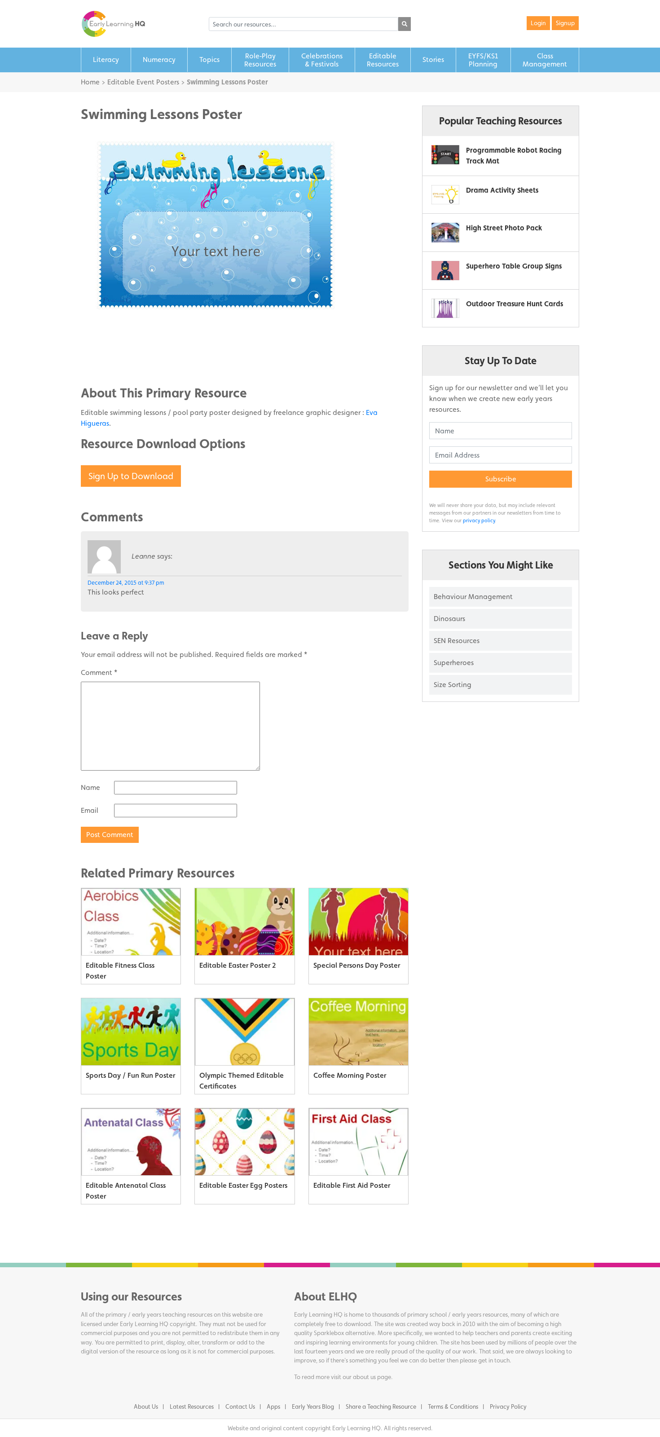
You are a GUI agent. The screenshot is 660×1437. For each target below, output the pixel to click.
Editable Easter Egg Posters (243, 1185)
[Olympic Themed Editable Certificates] (244, 1032)
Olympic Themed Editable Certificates (241, 1080)
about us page (372, 1376)
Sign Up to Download (130, 476)
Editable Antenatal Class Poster (126, 1190)
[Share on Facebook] (105, 335)
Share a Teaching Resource (381, 1406)
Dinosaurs (449, 618)
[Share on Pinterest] (105, 362)
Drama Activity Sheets (502, 190)
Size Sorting (452, 684)
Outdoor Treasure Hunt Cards (514, 304)
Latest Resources (192, 1406)
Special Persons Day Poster (356, 965)
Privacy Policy (508, 1406)
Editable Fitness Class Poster (120, 970)
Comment (99, 672)
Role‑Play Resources (260, 60)
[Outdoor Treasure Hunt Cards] (445, 308)
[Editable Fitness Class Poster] (130, 922)
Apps (273, 1406)
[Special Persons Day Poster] (358, 922)
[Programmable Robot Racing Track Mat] (445, 154)
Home (90, 82)
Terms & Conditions (453, 1406)
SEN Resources (457, 640)
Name (90, 787)
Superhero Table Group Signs (514, 266)
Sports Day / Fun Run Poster (130, 1075)
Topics (209, 59)
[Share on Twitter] (105, 349)
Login (538, 22)
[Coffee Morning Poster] (358, 1032)
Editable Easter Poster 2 (237, 965)
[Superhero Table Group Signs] (445, 270)
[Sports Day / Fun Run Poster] (130, 1032)
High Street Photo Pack (504, 228)
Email (89, 810)
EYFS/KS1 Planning (483, 60)
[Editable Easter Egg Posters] (244, 1142)
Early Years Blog (313, 1406)
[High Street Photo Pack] (445, 232)
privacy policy (479, 520)
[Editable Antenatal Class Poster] (130, 1142)
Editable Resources (383, 60)
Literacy (106, 59)
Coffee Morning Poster (349, 1075)
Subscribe (500, 479)
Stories (433, 59)
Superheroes (454, 662)
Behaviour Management (473, 596)
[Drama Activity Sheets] (445, 194)
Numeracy (159, 59)
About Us (146, 1406)
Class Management (545, 60)
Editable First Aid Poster (351, 1185)
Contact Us (240, 1406)
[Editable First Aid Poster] (358, 1142)
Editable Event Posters (143, 82)
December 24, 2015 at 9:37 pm (126, 582)
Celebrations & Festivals (322, 60)
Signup (565, 22)
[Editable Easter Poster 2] (244, 922)
